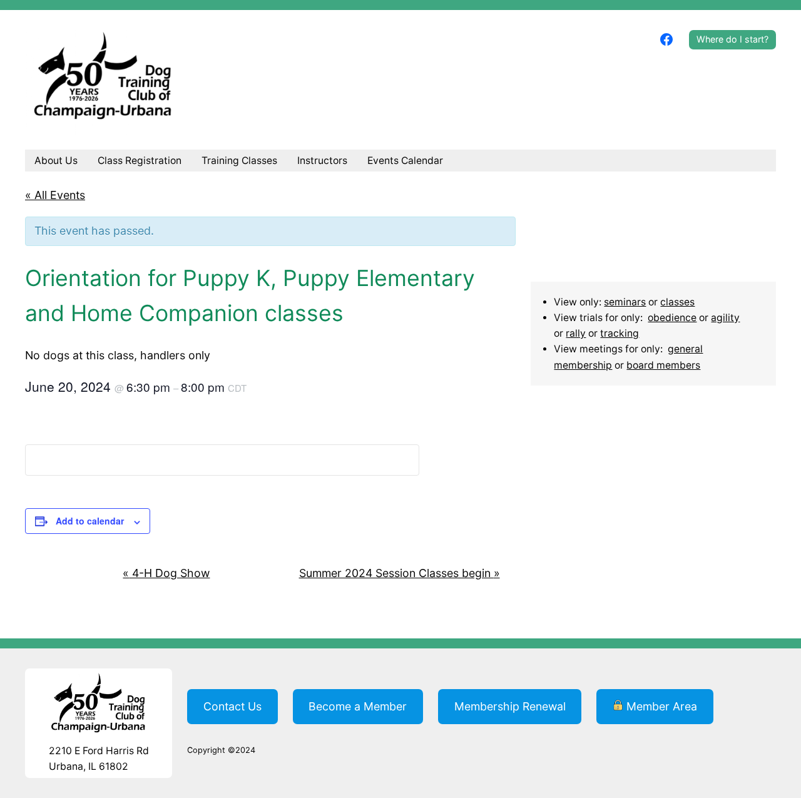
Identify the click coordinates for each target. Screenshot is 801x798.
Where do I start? (732, 39)
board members (663, 365)
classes (677, 302)
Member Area (660, 706)
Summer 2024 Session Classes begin (399, 573)
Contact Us (232, 706)
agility (725, 318)
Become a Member (358, 706)
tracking (619, 333)
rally (576, 333)
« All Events (55, 195)
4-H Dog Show (166, 573)
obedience (672, 318)
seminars (625, 302)
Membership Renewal (510, 706)
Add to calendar (90, 520)
